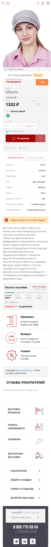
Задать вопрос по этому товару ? (28, 220)
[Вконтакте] (20, 147)
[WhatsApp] (27, 147)
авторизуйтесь (25, 370)
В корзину (23, 138)
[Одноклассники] (24, 147)
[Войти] (43, 3)
